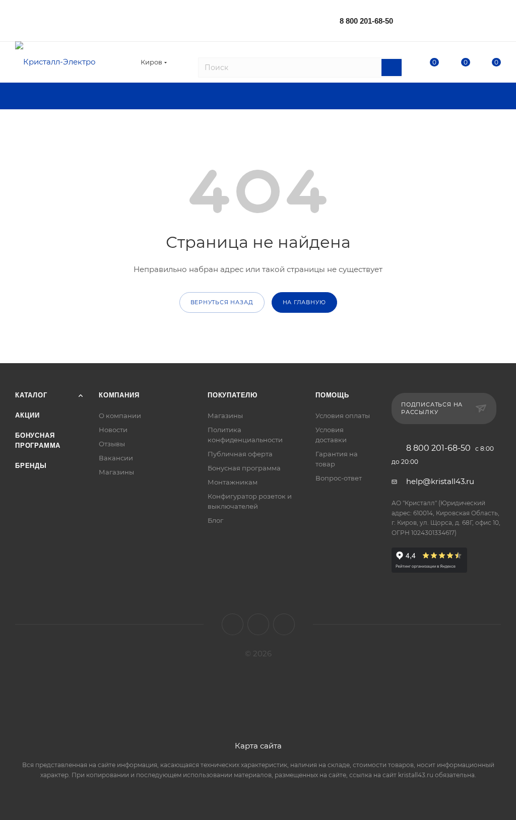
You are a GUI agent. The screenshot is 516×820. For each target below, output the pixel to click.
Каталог (31, 395)
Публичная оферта (240, 454)
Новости (113, 430)
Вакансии (116, 458)
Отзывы (112, 444)
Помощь (332, 395)
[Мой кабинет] (496, 22)
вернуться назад (221, 302)
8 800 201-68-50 (366, 21)
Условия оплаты (342, 416)
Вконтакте (232, 624)
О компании (120, 416)
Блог (215, 520)
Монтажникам (232, 482)
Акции (27, 415)
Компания (119, 395)
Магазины (116, 472)
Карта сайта (258, 745)
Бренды (31, 465)
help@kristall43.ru (440, 481)
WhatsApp (284, 624)
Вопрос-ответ (338, 478)
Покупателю (232, 395)
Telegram (258, 624)
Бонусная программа (244, 468)
